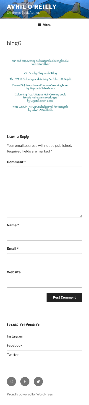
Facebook (14, 345)
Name (13, 225)
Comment (16, 162)
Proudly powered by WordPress (30, 394)
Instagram (15, 336)
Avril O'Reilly (32, 6)
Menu (47, 25)
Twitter (13, 355)
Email (12, 249)
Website (14, 272)
